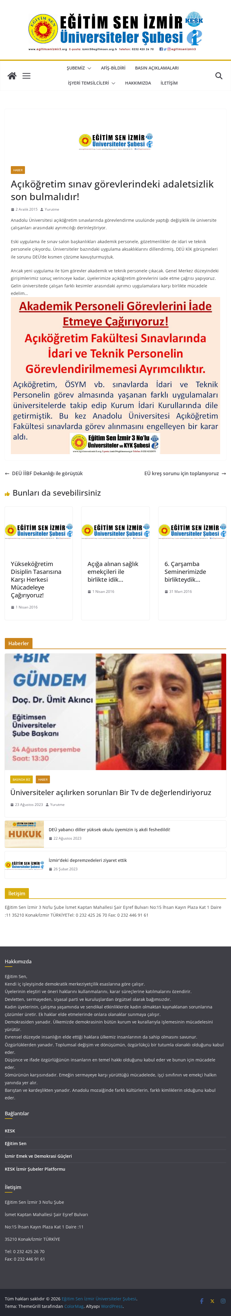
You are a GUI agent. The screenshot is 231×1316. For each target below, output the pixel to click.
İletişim (169, 83)
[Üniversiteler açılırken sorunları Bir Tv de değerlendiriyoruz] (115, 712)
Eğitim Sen (15, 1143)
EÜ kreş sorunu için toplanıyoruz (181, 473)
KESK (10, 1131)
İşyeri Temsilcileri (88, 83)
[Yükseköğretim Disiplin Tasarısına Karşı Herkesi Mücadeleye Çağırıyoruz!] (38, 511)
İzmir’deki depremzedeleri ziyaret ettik (88, 860)
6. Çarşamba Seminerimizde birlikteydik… (185, 572)
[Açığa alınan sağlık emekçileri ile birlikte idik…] (115, 511)
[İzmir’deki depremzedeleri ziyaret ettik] (24, 864)
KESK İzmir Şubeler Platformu (35, 1169)
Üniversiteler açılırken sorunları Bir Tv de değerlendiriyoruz (110, 792)
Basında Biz (21, 779)
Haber (18, 170)
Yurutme (52, 209)
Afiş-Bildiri (113, 68)
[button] (88, 68)
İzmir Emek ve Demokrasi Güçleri (38, 1156)
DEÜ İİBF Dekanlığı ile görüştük (47, 473)
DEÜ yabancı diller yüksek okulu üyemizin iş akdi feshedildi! (109, 829)
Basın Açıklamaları (157, 68)
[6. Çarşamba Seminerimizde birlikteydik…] (192, 511)
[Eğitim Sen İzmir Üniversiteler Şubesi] (12, 76)
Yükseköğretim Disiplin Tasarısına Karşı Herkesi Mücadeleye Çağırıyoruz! (36, 579)
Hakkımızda (138, 83)
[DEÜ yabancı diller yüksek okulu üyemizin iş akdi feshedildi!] (24, 834)
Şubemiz (76, 68)
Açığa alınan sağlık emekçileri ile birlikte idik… (113, 572)
